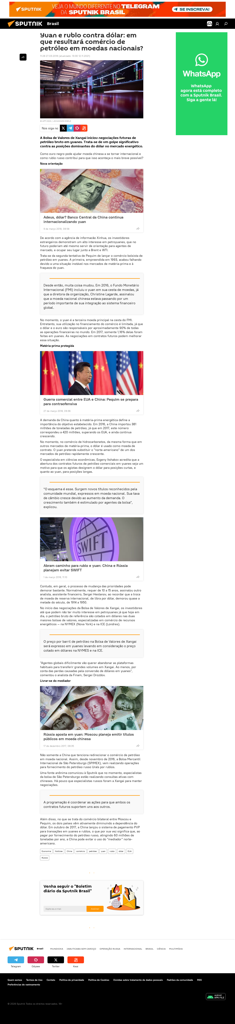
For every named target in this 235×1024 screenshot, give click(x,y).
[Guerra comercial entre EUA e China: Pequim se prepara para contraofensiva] (91, 373)
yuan (103, 851)
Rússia (45, 857)
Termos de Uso (34, 979)
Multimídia (176, 948)
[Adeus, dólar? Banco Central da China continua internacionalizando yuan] (91, 191)
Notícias (59, 851)
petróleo (93, 851)
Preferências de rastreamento (24, 984)
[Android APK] (215, 997)
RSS (199, 979)
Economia (46, 851)
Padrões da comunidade (180, 979)
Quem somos (15, 979)
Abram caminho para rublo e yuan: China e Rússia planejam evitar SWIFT (86, 567)
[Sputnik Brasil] (26, 28)
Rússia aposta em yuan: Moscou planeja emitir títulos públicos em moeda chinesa (89, 736)
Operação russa (110, 948)
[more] (138, 228)
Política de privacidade (71, 979)
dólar (121, 851)
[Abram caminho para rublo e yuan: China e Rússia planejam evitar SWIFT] (91, 539)
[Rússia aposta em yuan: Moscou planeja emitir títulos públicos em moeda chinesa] (91, 708)
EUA (130, 851)
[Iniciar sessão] (217, 23)
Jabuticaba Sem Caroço (81, 948)
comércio (80, 851)
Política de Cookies (98, 979)
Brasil (149, 948)
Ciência (161, 948)
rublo (112, 851)
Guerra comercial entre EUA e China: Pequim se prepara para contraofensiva (91, 401)
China (69, 851)
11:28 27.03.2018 (49, 55)
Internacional (133, 948)
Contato (51, 979)
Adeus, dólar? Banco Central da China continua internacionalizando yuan (83, 219)
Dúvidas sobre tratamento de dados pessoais (138, 979)
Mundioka (56, 948)
